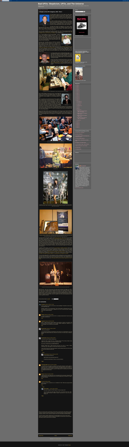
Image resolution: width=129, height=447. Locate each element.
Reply (42, 311)
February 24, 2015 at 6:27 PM (53, 354)
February (78, 109)
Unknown (42, 314)
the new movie (58, 237)
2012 (77, 124)
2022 (77, 90)
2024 (77, 87)
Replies (43, 352)
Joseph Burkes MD (44, 364)
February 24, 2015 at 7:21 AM (49, 304)
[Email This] (54, 299)
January (78, 120)
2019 (77, 94)
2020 (77, 93)
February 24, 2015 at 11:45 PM (51, 364)
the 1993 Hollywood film (60, 238)
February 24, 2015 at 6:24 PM (51, 328)
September (79, 105)
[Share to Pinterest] (57, 299)
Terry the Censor (43, 328)
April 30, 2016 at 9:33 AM (46, 381)
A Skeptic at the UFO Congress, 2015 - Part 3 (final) (82, 111)
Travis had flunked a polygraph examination (60, 247)
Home (56, 435)
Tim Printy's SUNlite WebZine (80, 138)
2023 (77, 89)
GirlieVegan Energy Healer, (46, 204)
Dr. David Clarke (77, 147)
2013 (77, 123)
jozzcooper (43, 304)
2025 (77, 86)
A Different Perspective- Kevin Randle (81, 145)
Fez (41, 381)
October (78, 104)
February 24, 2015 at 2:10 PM (49, 314)
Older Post (70, 435)
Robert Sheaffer (46, 388)
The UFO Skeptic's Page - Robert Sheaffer (82, 144)
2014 (77, 121)
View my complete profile (79, 187)
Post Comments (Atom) (57, 438)
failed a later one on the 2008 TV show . (56, 251)
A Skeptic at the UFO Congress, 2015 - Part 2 (50, 11)
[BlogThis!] (55, 299)
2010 (77, 127)
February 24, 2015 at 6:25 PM (51, 337)
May (78, 108)
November (79, 102)
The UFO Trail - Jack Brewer (79, 132)
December (79, 101)
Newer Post (41, 435)
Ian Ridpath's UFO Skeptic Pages (80, 142)
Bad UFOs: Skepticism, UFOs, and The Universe (61, 4)
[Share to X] (55, 299)
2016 (77, 98)
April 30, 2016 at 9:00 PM (54, 388)
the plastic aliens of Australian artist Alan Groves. (57, 204)
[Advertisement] (55, 426)
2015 (77, 100)
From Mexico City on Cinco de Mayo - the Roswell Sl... (82, 118)
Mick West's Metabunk (78, 134)
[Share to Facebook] (56, 299)
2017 (77, 97)
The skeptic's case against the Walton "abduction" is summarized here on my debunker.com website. (53, 253)
